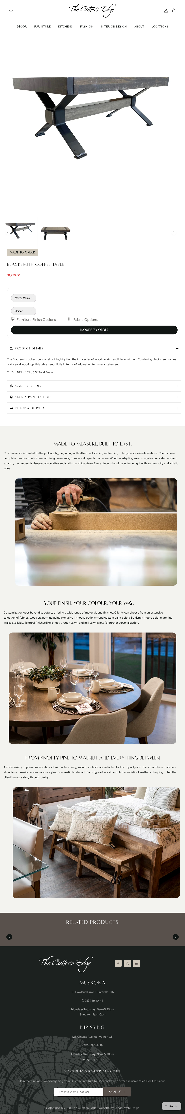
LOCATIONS (160, 26)
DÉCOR (22, 26)
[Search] (11, 11)
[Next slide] (173, 232)
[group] (20, 232)
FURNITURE (42, 26)
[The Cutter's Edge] (92, 11)
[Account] (165, 11)
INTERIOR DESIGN (114, 26)
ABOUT (139, 26)
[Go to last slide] (7, 232)
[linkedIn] (136, 963)
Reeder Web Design (127, 1108)
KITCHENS (65, 26)
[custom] (118, 963)
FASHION (86, 26)
